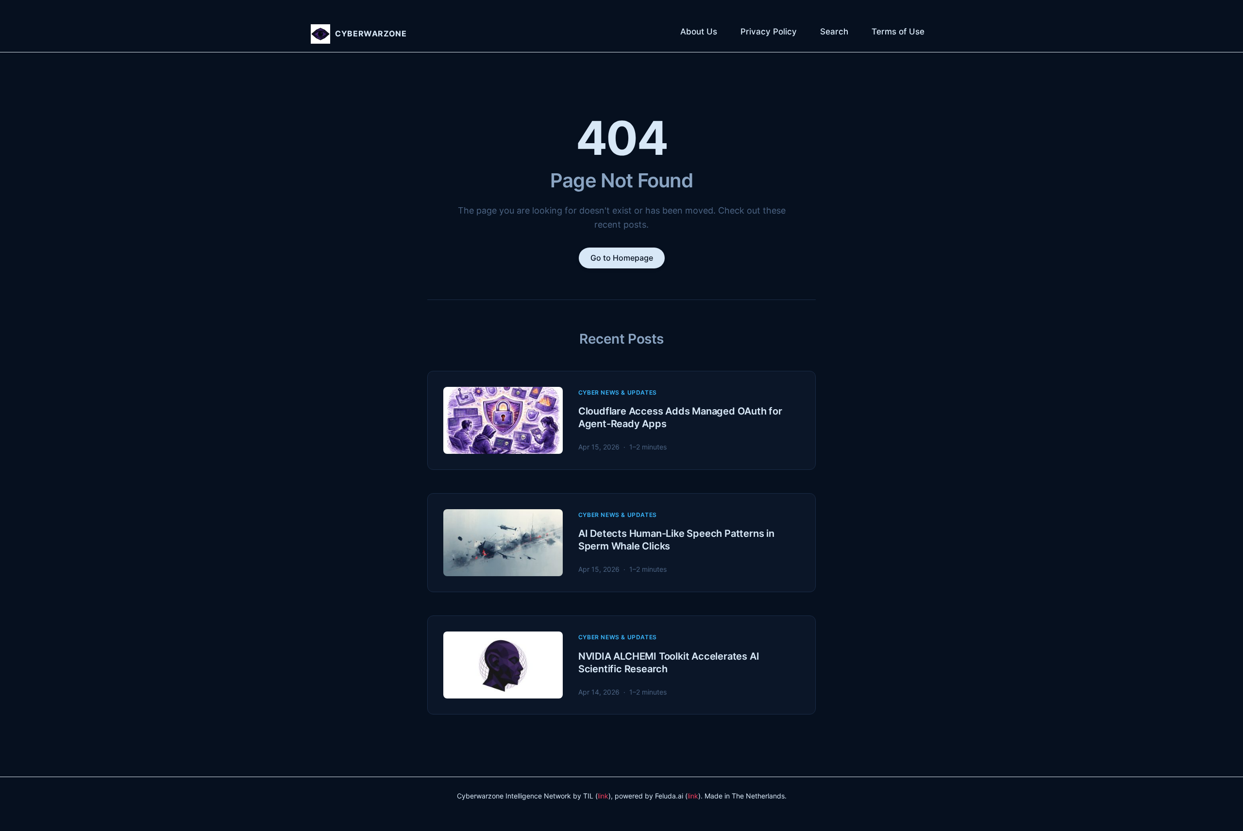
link (603, 796)
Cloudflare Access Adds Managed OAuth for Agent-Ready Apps (680, 417)
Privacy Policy (768, 31)
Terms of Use (898, 31)
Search (834, 31)
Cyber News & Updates (617, 392)
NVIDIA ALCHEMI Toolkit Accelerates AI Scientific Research (668, 662)
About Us (698, 31)
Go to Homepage (621, 258)
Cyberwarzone (371, 33)
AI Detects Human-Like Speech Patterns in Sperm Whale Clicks (676, 540)
